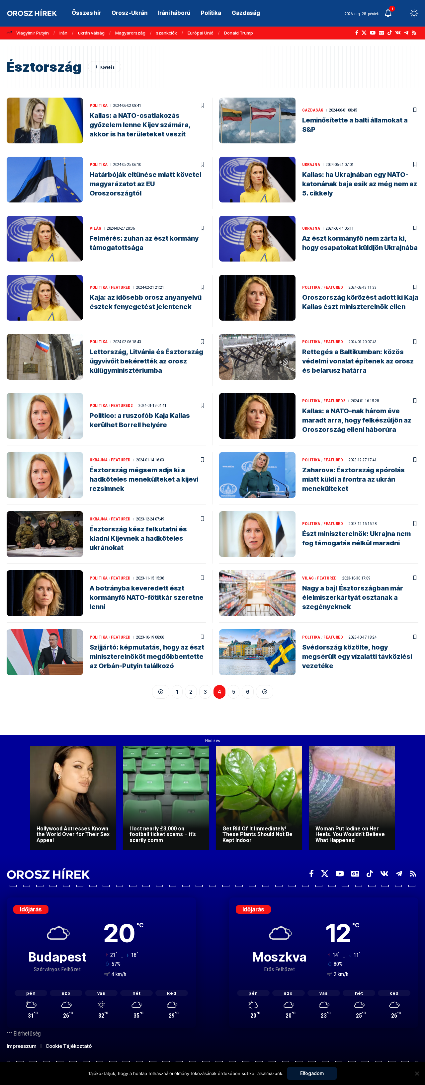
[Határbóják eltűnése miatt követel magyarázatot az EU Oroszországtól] (45, 179)
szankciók (166, 33)
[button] (402, 13)
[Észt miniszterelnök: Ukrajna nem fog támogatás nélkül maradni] (257, 534)
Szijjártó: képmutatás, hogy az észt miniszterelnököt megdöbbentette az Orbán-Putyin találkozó (147, 656)
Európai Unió (200, 33)
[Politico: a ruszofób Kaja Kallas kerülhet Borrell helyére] (45, 416)
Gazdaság (312, 110)
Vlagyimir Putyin (32, 33)
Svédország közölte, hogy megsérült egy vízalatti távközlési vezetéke (357, 656)
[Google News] (381, 33)
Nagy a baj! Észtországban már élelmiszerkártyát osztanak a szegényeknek (352, 597)
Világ (95, 228)
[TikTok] (389, 33)
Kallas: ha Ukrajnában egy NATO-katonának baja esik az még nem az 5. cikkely (359, 184)
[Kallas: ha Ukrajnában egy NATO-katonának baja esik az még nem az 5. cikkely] (257, 179)
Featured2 (122, 405)
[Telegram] (406, 33)
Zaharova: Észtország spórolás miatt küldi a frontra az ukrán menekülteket (353, 479)
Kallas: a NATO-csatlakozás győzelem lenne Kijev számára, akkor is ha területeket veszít (140, 125)
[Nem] (416, 1073)
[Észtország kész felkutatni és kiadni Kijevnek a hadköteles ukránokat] (45, 534)
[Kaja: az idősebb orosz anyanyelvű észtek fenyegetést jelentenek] (45, 298)
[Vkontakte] (397, 33)
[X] (364, 33)
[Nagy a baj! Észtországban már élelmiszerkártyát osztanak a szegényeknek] (257, 593)
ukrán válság (91, 33)
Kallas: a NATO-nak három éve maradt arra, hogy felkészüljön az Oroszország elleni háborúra (356, 420)
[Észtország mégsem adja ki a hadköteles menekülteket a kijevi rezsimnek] (45, 475)
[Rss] (414, 33)
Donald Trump (238, 33)
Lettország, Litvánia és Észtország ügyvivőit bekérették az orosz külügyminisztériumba (146, 361)
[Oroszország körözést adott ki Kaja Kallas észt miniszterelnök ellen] (257, 298)
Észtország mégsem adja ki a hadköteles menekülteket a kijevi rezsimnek (144, 479)
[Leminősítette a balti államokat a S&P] (257, 120)
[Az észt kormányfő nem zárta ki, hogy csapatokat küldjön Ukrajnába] (257, 239)
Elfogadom (312, 1073)
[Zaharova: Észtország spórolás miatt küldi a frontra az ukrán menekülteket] (257, 475)
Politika (99, 105)
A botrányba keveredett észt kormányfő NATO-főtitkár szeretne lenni (147, 597)
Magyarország (130, 33)
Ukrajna (311, 164)
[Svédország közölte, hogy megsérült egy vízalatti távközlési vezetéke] (257, 652)
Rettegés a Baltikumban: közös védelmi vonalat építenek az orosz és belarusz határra (358, 361)
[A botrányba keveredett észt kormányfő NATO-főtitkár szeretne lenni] (45, 593)
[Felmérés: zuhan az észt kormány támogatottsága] (45, 239)
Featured (120, 287)
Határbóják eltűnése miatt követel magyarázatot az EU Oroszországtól (145, 184)
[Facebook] (357, 33)
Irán (63, 33)
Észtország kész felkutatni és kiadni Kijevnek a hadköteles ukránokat (138, 538)
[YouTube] (372, 33)
